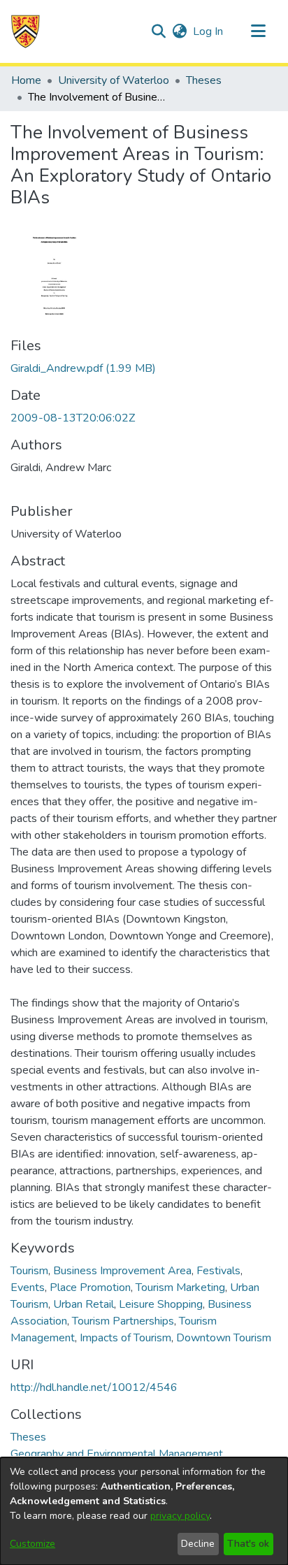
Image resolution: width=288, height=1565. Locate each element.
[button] (25, 31)
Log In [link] (208, 31)
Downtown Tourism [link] (223, 1338)
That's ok (248, 1543)
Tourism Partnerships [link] (123, 1321)
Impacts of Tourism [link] (125, 1338)
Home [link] (26, 80)
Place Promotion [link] (90, 1287)
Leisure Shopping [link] (161, 1304)
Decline (198, 1543)
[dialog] (144, 1511)
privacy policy (180, 1515)
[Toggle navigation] (258, 31)
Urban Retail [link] (83, 1304)
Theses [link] (204, 80)
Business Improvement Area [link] (122, 1270)
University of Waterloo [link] (113, 80)
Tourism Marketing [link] (180, 1287)
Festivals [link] (218, 1270)
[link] (83, 368)
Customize (32, 1543)
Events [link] (27, 1287)
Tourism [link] (29, 1270)
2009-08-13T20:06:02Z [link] (72, 418)
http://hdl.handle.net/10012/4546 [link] (94, 1387)
